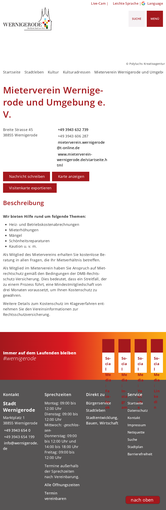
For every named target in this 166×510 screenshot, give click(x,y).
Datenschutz (138, 410)
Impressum (137, 425)
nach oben (142, 500)
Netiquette (136, 432)
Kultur (53, 72)
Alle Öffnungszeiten (62, 484)
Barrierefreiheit (140, 454)
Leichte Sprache (125, 3)
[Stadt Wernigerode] (20, 425)
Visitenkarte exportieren (30, 187)
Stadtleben (34, 72)
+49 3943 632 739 (72, 129)
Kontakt (134, 418)
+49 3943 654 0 (16, 430)
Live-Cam (98, 3)
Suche (132, 439)
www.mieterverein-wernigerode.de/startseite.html (82, 160)
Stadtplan (135, 447)
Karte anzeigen (71, 176)
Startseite (12, 72)
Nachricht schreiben (27, 176)
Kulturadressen (76, 72)
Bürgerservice (98, 403)
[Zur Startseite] (27, 18)
